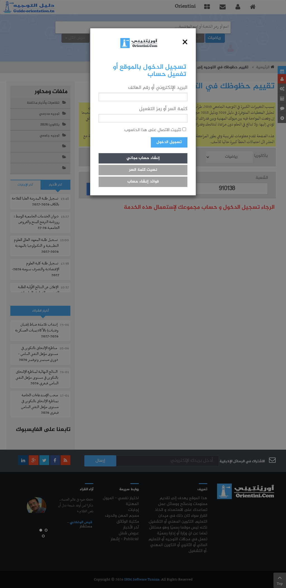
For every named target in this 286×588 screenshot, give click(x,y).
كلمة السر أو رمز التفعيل (163, 109)
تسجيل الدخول (169, 142)
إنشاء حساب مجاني (143, 158)
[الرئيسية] (138, 43)
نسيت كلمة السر (143, 170)
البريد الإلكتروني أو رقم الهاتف (157, 87)
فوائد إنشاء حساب (143, 181)
